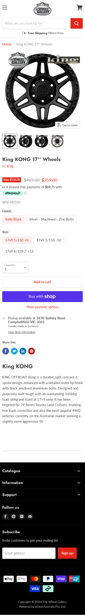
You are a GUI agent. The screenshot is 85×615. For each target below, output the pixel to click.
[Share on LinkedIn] (22, 351)
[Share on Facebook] (5, 351)
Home (6, 44)
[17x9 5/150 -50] (49, 245)
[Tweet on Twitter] (14, 351)
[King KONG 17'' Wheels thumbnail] (57, 141)
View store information (21, 332)
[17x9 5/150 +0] (17, 245)
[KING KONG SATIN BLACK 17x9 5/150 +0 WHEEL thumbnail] (9, 141)
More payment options (43, 307)
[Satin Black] (14, 224)
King (10, 166)
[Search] (76, 23)
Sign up (67, 553)
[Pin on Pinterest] (31, 351)
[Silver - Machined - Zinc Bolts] (52, 224)
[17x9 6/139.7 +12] (20, 256)
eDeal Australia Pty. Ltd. (50, 606)
